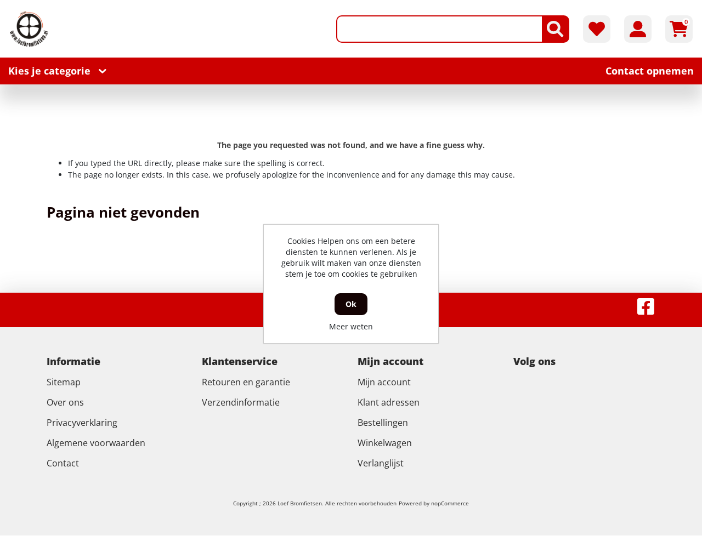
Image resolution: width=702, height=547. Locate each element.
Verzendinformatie (241, 402)
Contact (63, 463)
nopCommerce (450, 503)
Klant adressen (389, 402)
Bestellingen (383, 423)
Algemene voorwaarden (96, 443)
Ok (351, 304)
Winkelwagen (385, 443)
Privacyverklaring (82, 423)
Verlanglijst (381, 463)
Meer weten (351, 326)
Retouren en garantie (246, 382)
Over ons (65, 402)
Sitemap (64, 382)
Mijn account (384, 382)
